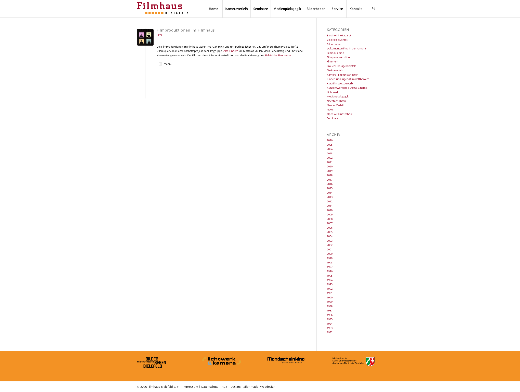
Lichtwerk (333, 92)
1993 (330, 284)
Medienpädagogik (338, 96)
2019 (330, 171)
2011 (330, 205)
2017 (330, 179)
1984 (330, 323)
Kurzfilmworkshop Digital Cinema (347, 88)
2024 (330, 149)
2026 (330, 140)
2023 (330, 153)
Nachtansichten (336, 101)
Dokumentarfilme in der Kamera (346, 48)
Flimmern (332, 61)
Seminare (332, 118)
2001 (330, 249)
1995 (330, 275)
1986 (330, 315)
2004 (330, 236)
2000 (330, 254)
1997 (330, 267)
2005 (330, 232)
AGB (224, 387)
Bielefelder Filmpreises (277, 55)
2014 (330, 192)
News (159, 34)
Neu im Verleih (335, 105)
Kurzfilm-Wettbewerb (340, 83)
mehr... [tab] (168, 64)
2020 (330, 166)
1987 (330, 310)
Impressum (190, 387)
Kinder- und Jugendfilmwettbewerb (348, 79)
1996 (330, 271)
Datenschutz (209, 387)
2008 (330, 219)
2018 (330, 175)
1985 (330, 319)
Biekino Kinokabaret (339, 35)
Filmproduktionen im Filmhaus (186, 30)
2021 (330, 162)
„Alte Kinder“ (230, 51)
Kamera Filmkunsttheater (342, 74)
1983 (330, 328)
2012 (330, 201)
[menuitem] (213, 8)
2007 (330, 223)
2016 (330, 184)
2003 (330, 240)
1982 (330, 332)
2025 (330, 144)
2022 (330, 157)
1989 (330, 302)
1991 (330, 293)
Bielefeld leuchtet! (337, 39)
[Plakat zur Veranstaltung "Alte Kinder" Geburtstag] (145, 37)
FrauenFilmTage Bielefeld (341, 66)
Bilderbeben (334, 44)
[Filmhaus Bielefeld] (163, 8)
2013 (330, 197)
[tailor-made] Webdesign (258, 387)
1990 (330, 297)
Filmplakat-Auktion (338, 57)
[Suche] (374, 8)
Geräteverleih (335, 70)
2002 (330, 245)
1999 (330, 258)
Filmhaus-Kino (335, 53)
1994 (330, 280)
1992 (330, 288)
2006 (330, 227)
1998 (330, 262)
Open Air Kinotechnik (339, 114)
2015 (330, 188)
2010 (330, 210)
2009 (330, 214)
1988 (330, 306)
